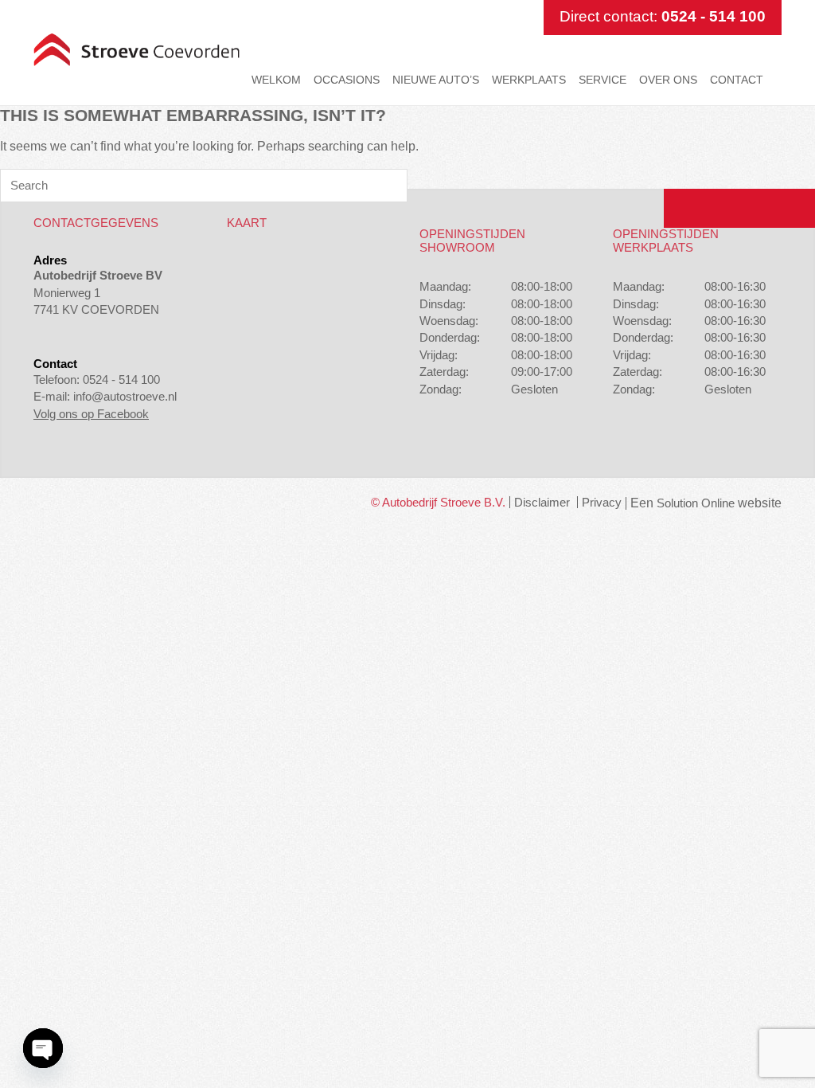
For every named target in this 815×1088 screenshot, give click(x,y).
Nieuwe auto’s (435, 79)
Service (602, 79)
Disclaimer (542, 502)
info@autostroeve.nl (125, 396)
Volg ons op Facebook (91, 414)
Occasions (347, 79)
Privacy (602, 502)
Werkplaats (529, 79)
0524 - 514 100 (713, 16)
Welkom (276, 79)
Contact (736, 79)
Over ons (668, 79)
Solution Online (696, 503)
